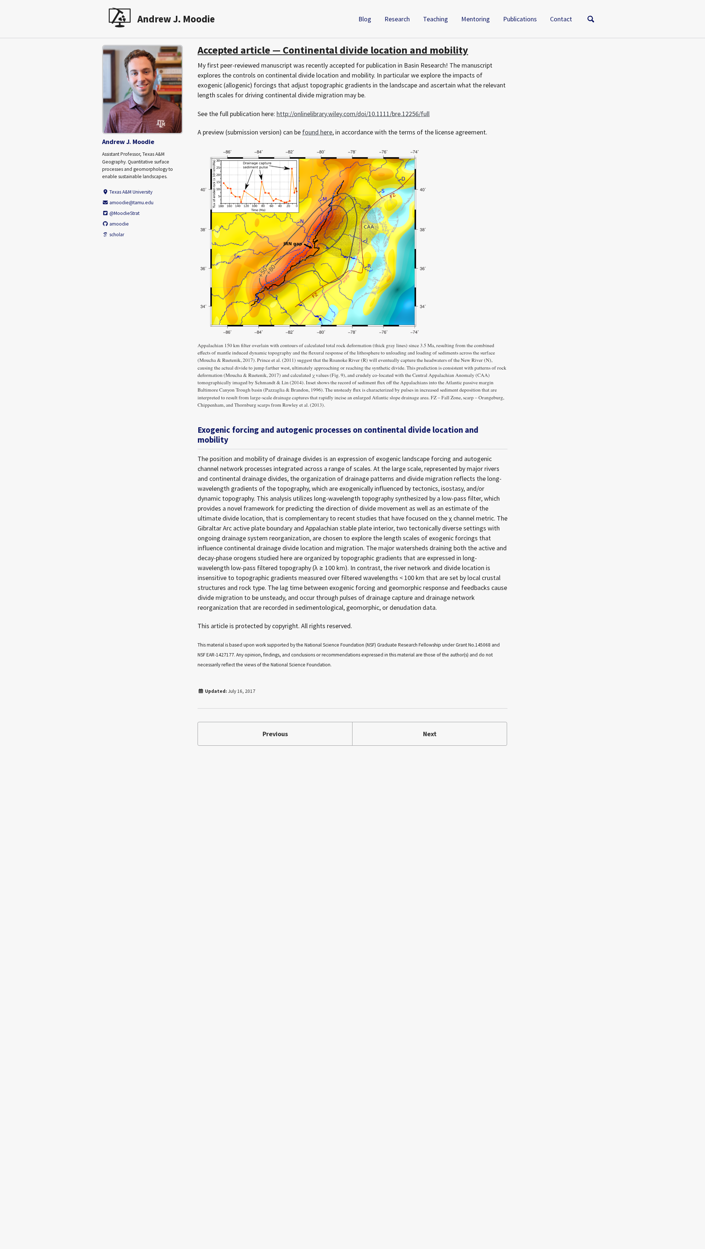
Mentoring (475, 19)
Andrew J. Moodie (176, 18)
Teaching (435, 19)
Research (397, 19)
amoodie (118, 224)
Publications (520, 19)
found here (317, 132)
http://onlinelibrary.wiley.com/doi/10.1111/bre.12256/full (353, 113)
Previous (275, 734)
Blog (364, 19)
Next (430, 734)
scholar (116, 234)
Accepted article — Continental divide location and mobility (333, 50)
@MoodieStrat (124, 213)
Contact (561, 19)
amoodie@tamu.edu (130, 202)
